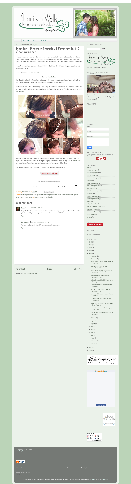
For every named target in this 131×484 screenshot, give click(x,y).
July (92, 326)
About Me (26, 41)
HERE (32, 73)
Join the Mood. (20, 91)
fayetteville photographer (49, 195)
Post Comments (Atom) (30, 273)
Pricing (35, 41)
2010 (90, 350)
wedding (89, 217)
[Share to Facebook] (51, 192)
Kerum (23, 208)
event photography (92, 183)
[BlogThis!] (47, 192)
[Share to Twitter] (49, 192)
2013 (90, 251)
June (92, 329)
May (92, 332)
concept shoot (91, 175)
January (93, 344)
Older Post (78, 269)
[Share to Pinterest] (53, 192)
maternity (90, 193)
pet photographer (92, 204)
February (94, 341)
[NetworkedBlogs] (101, 372)
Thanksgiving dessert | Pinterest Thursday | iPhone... (100, 276)
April (92, 335)
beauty (22, 195)
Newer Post (20, 269)
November (94, 259)
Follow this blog (101, 405)
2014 (90, 248)
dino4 (93, 479)
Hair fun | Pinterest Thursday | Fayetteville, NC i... (99, 267)
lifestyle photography (93, 191)
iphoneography (29, 197)
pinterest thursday (47, 197)
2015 (90, 245)
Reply (22, 216)
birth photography (92, 170)
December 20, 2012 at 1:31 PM (40, 222)
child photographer (92, 173)
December (94, 256)
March (93, 338)
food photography (92, 188)
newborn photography (93, 199)
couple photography (93, 178)
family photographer (93, 186)
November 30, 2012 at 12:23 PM (33, 208)
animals (89, 167)
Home (18, 41)
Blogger (105, 479)
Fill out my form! (20, 451)
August (93, 324)
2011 (90, 347)
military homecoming (93, 196)
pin (35, 197)
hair (67, 195)
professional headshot (93, 212)
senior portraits (91, 214)
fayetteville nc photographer (33, 195)
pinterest (39, 197)
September (94, 321)
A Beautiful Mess (52, 77)
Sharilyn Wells (25, 222)
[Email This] (45, 192)
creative (89, 180)
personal (89, 201)
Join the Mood (77, 161)
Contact (43, 41)
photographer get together (95, 206)
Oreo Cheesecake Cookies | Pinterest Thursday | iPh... (101, 290)
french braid (61, 195)
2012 (90, 253)
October (93, 318)
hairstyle (70, 195)
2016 (90, 242)
